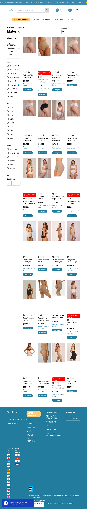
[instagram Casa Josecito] (8, 412)
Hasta (13, 179)
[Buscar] (47, 10)
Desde (9, 179)
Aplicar (18, 183)
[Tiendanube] (37, 501)
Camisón (10, 54)
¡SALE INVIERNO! (21, 19)
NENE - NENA (59, 19)
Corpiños (10, 51)
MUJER (36, 19)
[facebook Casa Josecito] (12, 412)
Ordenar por (65, 29)
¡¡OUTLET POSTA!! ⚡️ (31, 440)
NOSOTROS (51, 422)
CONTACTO (51, 429)
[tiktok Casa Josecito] (17, 412)
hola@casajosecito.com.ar (17, 419)
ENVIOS (49, 426)
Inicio (9, 28)
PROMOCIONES (52, 412)
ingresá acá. (67, 496)
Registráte (63, 11)
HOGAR (30, 435)
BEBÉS (71, 19)
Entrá (62, 9)
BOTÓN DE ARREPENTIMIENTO (54, 434)
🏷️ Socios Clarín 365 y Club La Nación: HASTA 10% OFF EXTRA (54, 3)
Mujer (14, 28)
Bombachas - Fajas (13, 49)
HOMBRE (46, 19)
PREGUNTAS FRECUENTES (51, 417)
